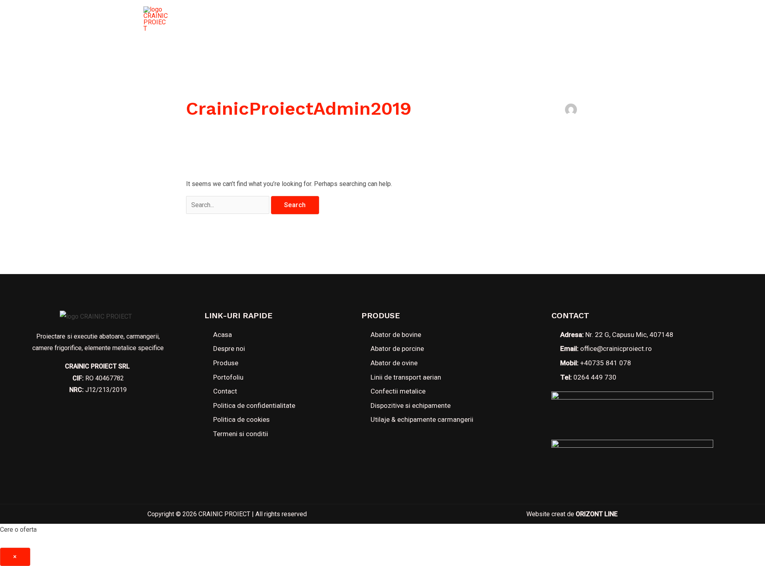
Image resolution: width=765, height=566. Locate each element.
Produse (372, 19)
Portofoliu (433, 19)
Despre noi (321, 19)
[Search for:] (228, 205)
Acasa (275, 19)
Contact (486, 19)
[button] (585, 19)
